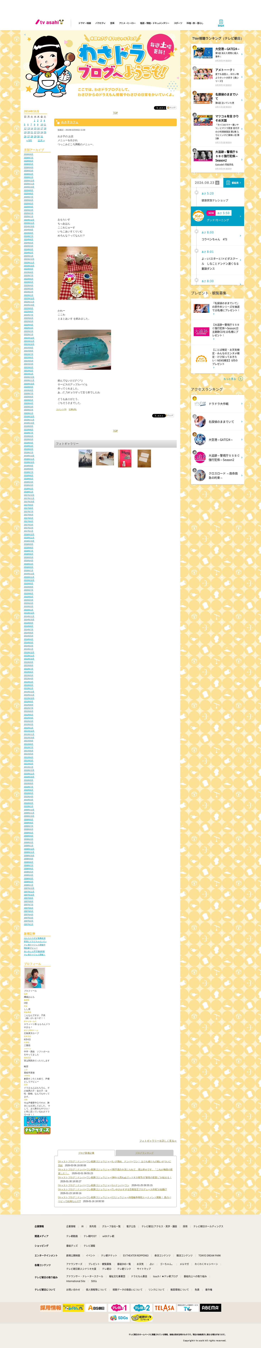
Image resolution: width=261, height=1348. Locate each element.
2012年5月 (28, 715)
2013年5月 (28, 675)
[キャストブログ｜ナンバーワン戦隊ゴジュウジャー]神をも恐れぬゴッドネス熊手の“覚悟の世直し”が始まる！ (115, 1177)
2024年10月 (29, 226)
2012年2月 (28, 724)
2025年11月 (29, 184)
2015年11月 (29, 577)
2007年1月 (28, 924)
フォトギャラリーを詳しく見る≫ (158, 1140)
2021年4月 (28, 364)
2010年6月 (28, 790)
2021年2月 (28, 370)
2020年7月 (28, 393)
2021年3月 (28, 367)
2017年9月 (28, 505)
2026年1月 (28, 177)
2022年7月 (28, 315)
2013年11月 (29, 656)
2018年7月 (28, 472)
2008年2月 (28, 882)
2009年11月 (29, 813)
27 (28, 136)
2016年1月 (28, 570)
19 (25, 132)
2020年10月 (29, 384)
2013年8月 (28, 665)
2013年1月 (28, 688)
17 (41, 128)
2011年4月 (28, 757)
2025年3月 (28, 210)
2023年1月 (28, 295)
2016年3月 (28, 564)
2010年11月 (29, 774)
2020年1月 (28, 413)
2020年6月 (28, 397)
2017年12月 (29, 495)
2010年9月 (28, 780)
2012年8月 (28, 705)
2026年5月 (28, 164)
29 (35, 136)
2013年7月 (28, 669)
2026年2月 (28, 174)
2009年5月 (28, 833)
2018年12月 (29, 456)
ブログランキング (144, 1153)
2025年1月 (28, 216)
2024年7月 (28, 236)
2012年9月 (28, 701)
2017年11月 (29, 498)
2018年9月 (28, 466)
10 (41, 124)
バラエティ (100, 23)
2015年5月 (28, 597)
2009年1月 (28, 846)
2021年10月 (29, 344)
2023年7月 (28, 275)
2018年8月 (28, 469)
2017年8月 (28, 508)
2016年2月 (28, 567)
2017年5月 (28, 518)
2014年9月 (28, 623)
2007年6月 (28, 908)
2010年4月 (28, 796)
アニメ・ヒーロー (127, 23)
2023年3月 (28, 289)
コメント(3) (61, 409)
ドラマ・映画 (84, 23)
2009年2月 (28, 842)
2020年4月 (28, 403)
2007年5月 (28, 911)
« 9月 (29, 140)
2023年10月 (29, 266)
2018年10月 (29, 462)
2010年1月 (28, 806)
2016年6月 (28, 554)
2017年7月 (28, 511)
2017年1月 (28, 531)
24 (41, 132)
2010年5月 (28, 793)
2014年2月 (28, 646)
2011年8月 (28, 744)
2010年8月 (28, 783)
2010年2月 (28, 803)
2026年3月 (28, 171)
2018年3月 (28, 485)
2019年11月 (29, 420)
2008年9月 (28, 859)
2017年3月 (28, 525)
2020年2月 (28, 410)
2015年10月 (29, 580)
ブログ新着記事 (86, 1153)
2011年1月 (28, 767)
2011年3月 (28, 760)
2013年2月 (28, 685)
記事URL (73, 409)
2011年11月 (29, 734)
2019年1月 (28, 452)
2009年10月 (29, 816)
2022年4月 (28, 325)
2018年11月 (29, 459)
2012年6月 (28, 711)
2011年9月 (28, 741)
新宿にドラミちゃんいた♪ (35, 941)
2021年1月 (28, 374)
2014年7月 (28, 629)
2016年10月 (29, 541)
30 (38, 136)
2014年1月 (28, 649)
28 (32, 136)
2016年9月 (28, 544)
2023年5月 (28, 282)
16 (38, 128)
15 (35, 128)
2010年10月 (29, 777)
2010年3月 (28, 800)
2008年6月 (28, 868)
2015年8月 (28, 587)
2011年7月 (28, 747)
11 (45, 124)
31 (41, 136)
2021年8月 (28, 351)
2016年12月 (29, 534)
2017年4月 (28, 521)
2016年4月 (28, 560)
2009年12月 (29, 810)
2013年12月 (29, 652)
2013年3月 (28, 682)
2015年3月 (28, 603)
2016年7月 (28, 551)
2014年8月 (28, 626)
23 (38, 132)
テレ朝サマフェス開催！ (34, 954)
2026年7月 (28, 158)
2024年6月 (28, 239)
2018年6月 (28, 475)
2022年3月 (28, 328)
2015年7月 (28, 590)
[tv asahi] (50, 23)
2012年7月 (28, 708)
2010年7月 (28, 787)
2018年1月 (28, 492)
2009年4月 (28, 836)
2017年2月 (28, 528)
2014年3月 (28, 642)
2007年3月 (28, 918)
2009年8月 (28, 823)
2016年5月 (28, 557)
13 (28, 128)
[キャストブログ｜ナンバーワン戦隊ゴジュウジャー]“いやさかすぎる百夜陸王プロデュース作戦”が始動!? (112, 1189)
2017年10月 (29, 501)
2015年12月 (29, 574)
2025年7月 (28, 197)
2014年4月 (28, 639)
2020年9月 (28, 387)
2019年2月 (28, 449)
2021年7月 (28, 354)
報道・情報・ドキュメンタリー (154, 23)
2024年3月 (28, 249)
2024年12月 (29, 220)
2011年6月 (28, 751)
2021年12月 (29, 338)
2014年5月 (28, 636)
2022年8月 (28, 311)
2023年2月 (28, 292)
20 (28, 132)
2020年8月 (28, 390)
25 (45, 132)
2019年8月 (28, 429)
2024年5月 (28, 243)
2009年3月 (28, 839)
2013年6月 (28, 672)
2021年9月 (28, 348)
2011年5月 (28, 754)
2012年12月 (29, 692)
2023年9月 (28, 269)
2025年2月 (28, 213)
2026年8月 (28, 154)
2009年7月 (28, 826)
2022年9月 (28, 308)
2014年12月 (29, 613)
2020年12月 (29, 377)
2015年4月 (28, 600)
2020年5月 (28, 400)
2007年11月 (29, 892)
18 (45, 128)
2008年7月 (28, 865)
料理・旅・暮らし (195, 23)
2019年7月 (28, 433)
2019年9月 (28, 426)
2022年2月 (28, 331)
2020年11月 (29, 380)
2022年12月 (29, 298)
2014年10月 (29, 619)
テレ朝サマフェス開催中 (34, 945)
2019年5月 (28, 439)
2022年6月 (28, 318)
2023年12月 (29, 259)
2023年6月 (28, 279)
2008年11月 (29, 852)
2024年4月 (28, 246)
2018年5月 (28, 479)
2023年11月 (29, 262)
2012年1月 (28, 728)
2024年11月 (29, 223)
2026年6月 (28, 161)
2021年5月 (28, 361)
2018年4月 (28, 482)
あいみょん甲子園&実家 (34, 951)
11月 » (41, 140)
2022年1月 (28, 334)
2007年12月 (29, 888)
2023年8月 (28, 272)
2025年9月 (28, 190)
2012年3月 (28, 721)
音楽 (112, 23)
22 (35, 132)
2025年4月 (28, 207)
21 (32, 132)
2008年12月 (29, 849)
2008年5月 (28, 872)
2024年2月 (28, 252)
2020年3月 (28, 407)
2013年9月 (28, 662)
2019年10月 (29, 423)
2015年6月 (28, 593)
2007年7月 (28, 905)
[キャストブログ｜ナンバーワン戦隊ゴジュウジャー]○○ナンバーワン (93, 1185)
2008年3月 (28, 878)
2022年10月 (29, 305)
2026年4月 (28, 167)
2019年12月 (29, 416)
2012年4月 (28, 718)
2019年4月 (28, 443)
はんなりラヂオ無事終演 (34, 938)
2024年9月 (28, 230)
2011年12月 (29, 731)
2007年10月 (29, 895)
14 (32, 128)
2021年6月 (28, 357)
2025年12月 (29, 180)
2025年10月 (29, 187)
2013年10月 (29, 659)
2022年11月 (29, 302)
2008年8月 (28, 862)
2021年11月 (29, 341)
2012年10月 (29, 698)
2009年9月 (28, 819)
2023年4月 (28, 285)
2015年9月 (28, 583)
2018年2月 (28, 488)
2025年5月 (28, 203)
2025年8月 (28, 193)
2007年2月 (28, 921)
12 (25, 128)
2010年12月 (29, 770)
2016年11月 (29, 538)
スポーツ (178, 23)
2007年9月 (28, 898)
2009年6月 (28, 829)
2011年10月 (29, 737)
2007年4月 (28, 914)
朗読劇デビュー (31, 948)
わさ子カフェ (69, 122)
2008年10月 (29, 855)
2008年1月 (28, 885)
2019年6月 (28, 436)
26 (25, 136)
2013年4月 (28, 678)
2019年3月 (28, 446)
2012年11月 (29, 695)
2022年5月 (28, 321)
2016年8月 (28, 547)
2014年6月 (28, 633)
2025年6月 (28, 200)
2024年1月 (28, 256)
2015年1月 (28, 610)
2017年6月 (28, 515)
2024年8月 (28, 233)
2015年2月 (28, 606)
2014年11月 (29, 616)
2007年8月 (28, 901)
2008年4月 (28, 875)
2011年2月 (28, 764)
